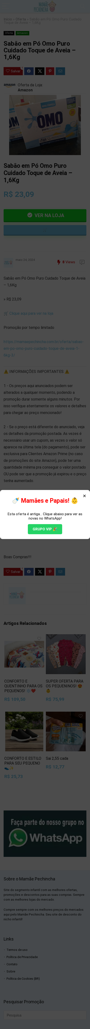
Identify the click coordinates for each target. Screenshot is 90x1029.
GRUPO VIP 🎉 (45, 529)
